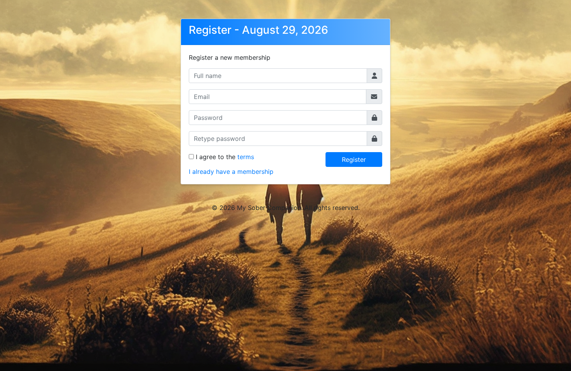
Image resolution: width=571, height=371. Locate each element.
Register (354, 159)
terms (245, 157)
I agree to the (225, 157)
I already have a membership (231, 171)
